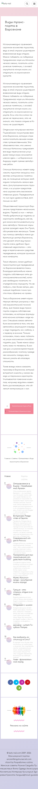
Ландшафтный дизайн (27, 775)
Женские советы (9, 766)
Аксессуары (32, 769)
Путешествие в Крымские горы (20, 411)
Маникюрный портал (19, 756)
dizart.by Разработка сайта (19, 762)
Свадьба (29, 766)
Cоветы (14, 458)
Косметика (5, 772)
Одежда (22, 769)
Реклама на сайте (19, 726)
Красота (10, 775)
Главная (7, 458)
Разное (21, 766)
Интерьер (17, 772)
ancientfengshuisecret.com (19, 759)
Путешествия (24, 458)
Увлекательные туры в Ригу (21, 406)
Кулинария (27, 772)
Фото (15, 769)
